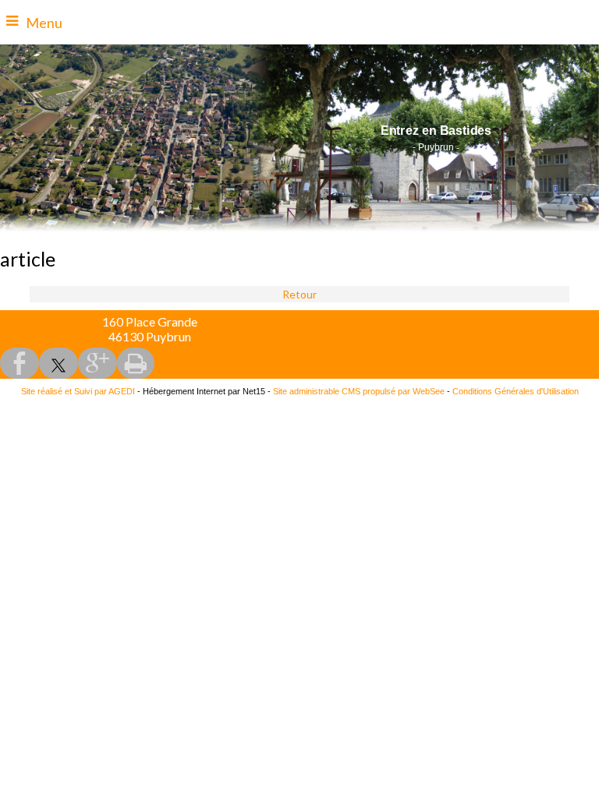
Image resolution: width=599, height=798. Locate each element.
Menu (44, 22)
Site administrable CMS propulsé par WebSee (359, 391)
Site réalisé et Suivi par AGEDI (78, 391)
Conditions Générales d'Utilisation (515, 391)
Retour (299, 294)
